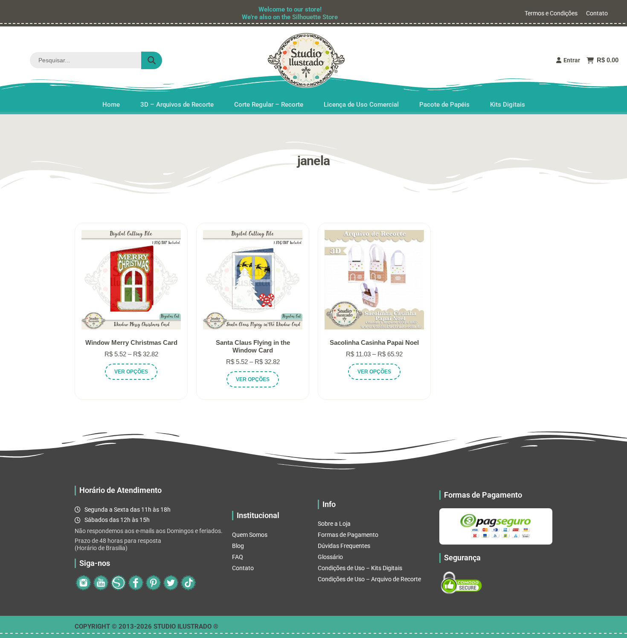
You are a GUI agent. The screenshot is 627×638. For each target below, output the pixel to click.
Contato (597, 13)
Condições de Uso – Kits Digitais (360, 568)
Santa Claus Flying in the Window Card (253, 346)
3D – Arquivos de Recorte (177, 102)
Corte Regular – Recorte (268, 102)
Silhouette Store (315, 17)
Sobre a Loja (334, 523)
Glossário (330, 557)
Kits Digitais (507, 102)
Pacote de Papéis (444, 102)
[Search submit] (151, 60)
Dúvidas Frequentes (344, 545)
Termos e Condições (551, 13)
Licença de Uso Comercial (361, 102)
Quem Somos (249, 534)
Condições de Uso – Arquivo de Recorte (369, 579)
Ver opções (131, 372)
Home (111, 102)
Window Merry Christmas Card (131, 342)
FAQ (237, 557)
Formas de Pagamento (348, 534)
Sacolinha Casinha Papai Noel (374, 342)
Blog (238, 545)
